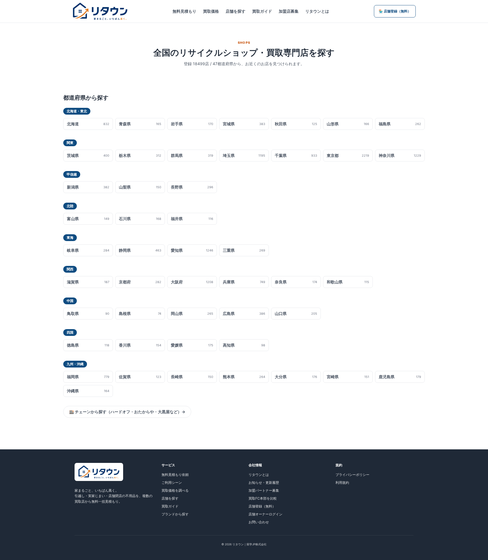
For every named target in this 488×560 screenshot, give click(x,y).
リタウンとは (317, 11)
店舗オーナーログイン (265, 514)
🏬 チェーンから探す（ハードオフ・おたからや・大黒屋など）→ (127, 411)
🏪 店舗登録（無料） (395, 11)
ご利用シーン (172, 482)
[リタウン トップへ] (100, 11)
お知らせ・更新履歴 (264, 482)
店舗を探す (235, 11)
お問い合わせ (259, 522)
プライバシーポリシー (352, 475)
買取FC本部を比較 (263, 498)
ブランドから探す (175, 514)
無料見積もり (184, 11)
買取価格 (211, 11)
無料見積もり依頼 (175, 475)
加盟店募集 (289, 11)
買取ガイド (262, 11)
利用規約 (342, 482)
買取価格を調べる (175, 490)
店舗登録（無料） (262, 506)
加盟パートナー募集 (264, 490)
